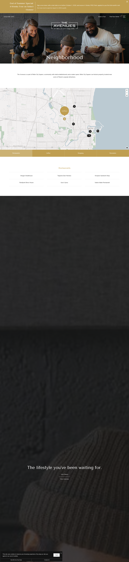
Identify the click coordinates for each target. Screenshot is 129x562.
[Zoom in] (127, 90)
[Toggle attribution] (127, 148)
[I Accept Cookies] (61, 553)
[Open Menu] (124, 17)
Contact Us (46, 560)
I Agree (56, 555)
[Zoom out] (127, 92)
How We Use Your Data (16, 560)
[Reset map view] (127, 95)
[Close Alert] (127, 2)
